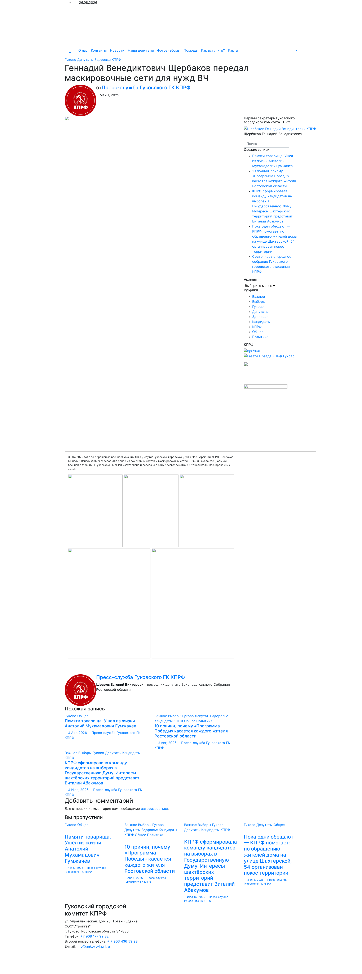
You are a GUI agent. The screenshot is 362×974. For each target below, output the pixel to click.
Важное (161, 716)
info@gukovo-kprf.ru (93, 946)
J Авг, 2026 (77, 733)
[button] (68, 53)
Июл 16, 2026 (196, 897)
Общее (82, 716)
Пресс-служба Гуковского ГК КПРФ (146, 88)
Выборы (175, 716)
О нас (83, 50)
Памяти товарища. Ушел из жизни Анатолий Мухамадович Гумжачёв (100, 723)
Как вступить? (213, 50)
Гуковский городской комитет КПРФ (119, 954)
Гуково (71, 59)
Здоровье (103, 59)
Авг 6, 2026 (75, 867)
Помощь (191, 50)
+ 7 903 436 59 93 (122, 941)
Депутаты (85, 59)
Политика (204, 721)
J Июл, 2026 (78, 790)
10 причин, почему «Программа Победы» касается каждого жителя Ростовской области (191, 731)
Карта (233, 50)
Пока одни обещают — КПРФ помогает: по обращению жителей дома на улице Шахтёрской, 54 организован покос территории (268, 855)
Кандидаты (164, 721)
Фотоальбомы (168, 50)
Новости (117, 50)
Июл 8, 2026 (255, 879)
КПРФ (116, 59)
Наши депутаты (141, 50)
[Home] (74, 50)
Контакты (99, 50)
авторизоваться (154, 808)
